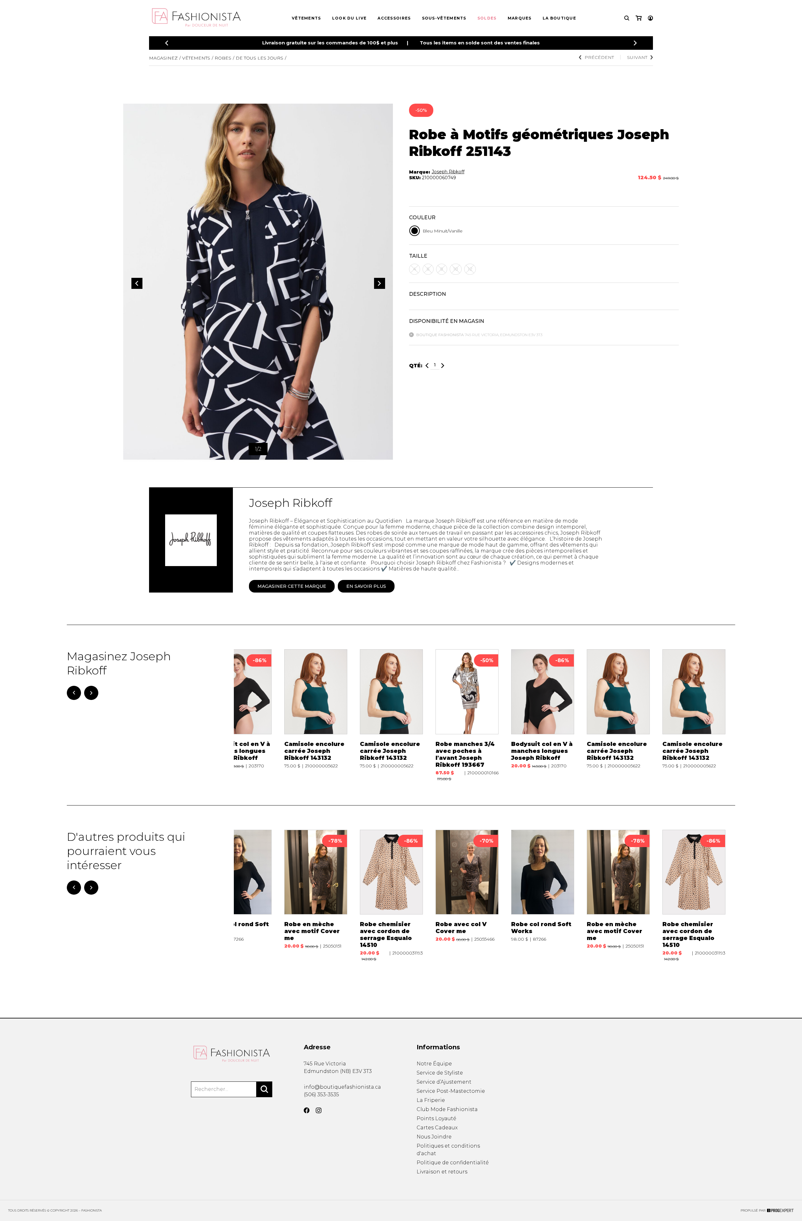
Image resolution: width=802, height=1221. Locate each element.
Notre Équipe (434, 1064)
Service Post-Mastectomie (451, 1091)
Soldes (487, 18)
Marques (520, 18)
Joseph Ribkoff (448, 172)
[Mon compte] (650, 18)
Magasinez (163, 58)
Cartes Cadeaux (437, 1128)
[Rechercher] (264, 1089)
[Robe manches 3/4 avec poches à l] (467, 715)
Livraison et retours (442, 1172)
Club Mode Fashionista (447, 1109)
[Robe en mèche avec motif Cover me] (315, 895)
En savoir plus (366, 586)
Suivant (637, 57)
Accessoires (394, 18)
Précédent (599, 57)
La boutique (559, 18)
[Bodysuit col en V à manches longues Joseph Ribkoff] (240, 715)
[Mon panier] (639, 18)
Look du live (349, 18)
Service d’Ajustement (444, 1082)
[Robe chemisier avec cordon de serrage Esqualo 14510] (391, 895)
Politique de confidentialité (453, 1163)
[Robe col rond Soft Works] (240, 895)
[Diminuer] (427, 366)
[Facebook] (306, 1110)
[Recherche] (626, 18)
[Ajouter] (442, 366)
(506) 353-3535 (321, 1095)
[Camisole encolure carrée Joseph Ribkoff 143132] (315, 715)
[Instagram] (318, 1110)
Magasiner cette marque (291, 586)
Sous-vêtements (444, 18)
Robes (223, 58)
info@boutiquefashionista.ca (342, 1087)
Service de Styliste (440, 1073)
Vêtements (306, 18)
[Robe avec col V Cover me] (467, 895)
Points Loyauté (436, 1118)
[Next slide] (635, 43)
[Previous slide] (166, 43)
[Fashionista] (231, 1053)
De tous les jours (259, 58)
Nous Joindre (434, 1137)
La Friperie (431, 1100)
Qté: (415, 366)
